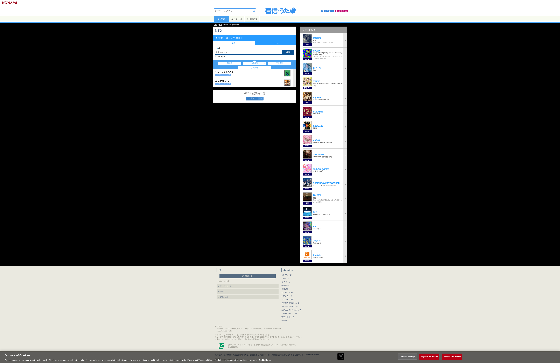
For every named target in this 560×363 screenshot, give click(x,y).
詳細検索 (248, 276)
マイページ (285, 282)
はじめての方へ (287, 293)
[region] (280, 357)
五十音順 (279, 63)
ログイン (285, 279)
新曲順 (229, 63)
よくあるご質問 (287, 300)
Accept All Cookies (452, 356)
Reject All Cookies (429, 356)
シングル (222, 56)
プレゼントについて (289, 314)
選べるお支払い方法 (289, 307)
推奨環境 (285, 321)
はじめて (253, 19)
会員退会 (285, 289)
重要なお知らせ (287, 317)
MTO (220, 25)
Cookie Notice (265, 360)
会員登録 (285, 286)
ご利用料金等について (290, 303)
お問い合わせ (286, 296)
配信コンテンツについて (291, 310)
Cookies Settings (407, 356)
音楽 (223, 19)
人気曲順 (254, 63)
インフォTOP (286, 275)
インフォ (238, 19)
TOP (215, 25)
